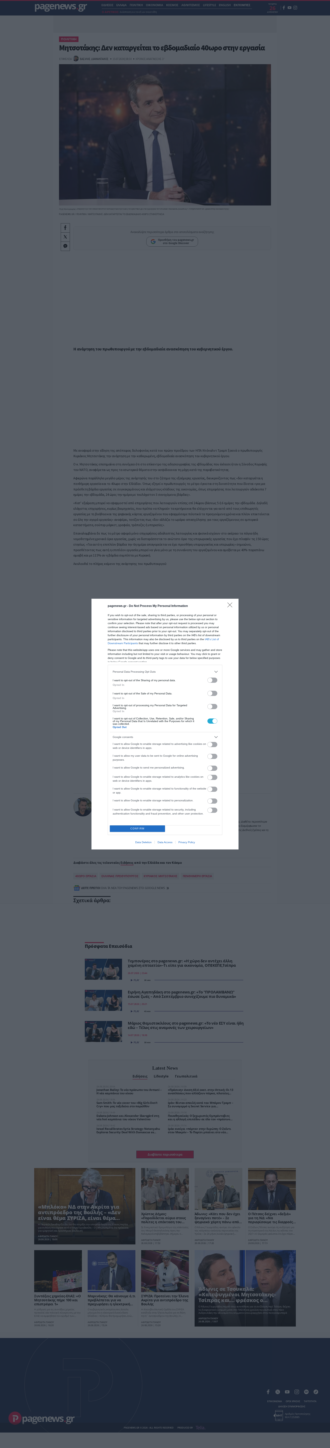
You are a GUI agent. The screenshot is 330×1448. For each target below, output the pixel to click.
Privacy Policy (186, 842)
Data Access (165, 842)
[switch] (212, 680)
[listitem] (165, 672)
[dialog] (165, 724)
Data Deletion (143, 842)
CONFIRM (137, 828)
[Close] (231, 606)
